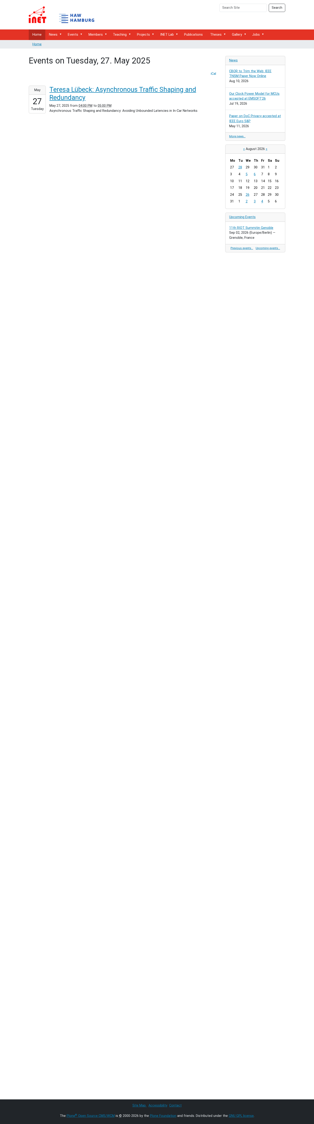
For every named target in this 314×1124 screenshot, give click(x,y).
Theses (216, 35)
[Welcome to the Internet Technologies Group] (65, 15)
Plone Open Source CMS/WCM (91, 1116)
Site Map (139, 1105)
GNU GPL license (241, 1116)
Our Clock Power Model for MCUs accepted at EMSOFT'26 (254, 96)
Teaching (120, 35)
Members (95, 35)
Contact (175, 1105)
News (53, 35)
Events (73, 35)
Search (277, 8)
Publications (193, 35)
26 (247, 195)
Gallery (237, 35)
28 (240, 167)
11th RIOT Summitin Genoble (251, 228)
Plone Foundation (163, 1116)
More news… (237, 136)
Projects (143, 35)
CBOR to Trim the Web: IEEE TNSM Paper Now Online (250, 73)
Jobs (256, 35)
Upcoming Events (242, 217)
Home (37, 35)
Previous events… (242, 248)
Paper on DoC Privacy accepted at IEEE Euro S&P (255, 118)
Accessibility (157, 1105)
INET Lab (167, 35)
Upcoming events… (268, 248)
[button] (61, 34)
